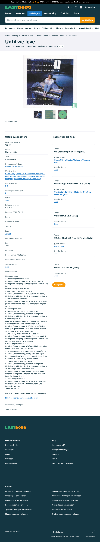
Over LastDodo (11, 445)
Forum (76, 13)
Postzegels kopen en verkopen (17, 491)
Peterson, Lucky (21, 179)
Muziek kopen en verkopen (63, 505)
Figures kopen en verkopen (16, 514)
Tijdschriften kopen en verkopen (18, 509)
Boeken (37, 28)
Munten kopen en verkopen (16, 500)
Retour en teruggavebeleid (63, 463)
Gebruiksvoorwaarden (59, 536)
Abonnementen (11, 463)
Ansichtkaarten (86, 28)
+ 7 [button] (60, 46)
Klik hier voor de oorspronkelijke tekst (21, 398)
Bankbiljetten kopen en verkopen (65, 491)
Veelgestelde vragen (60, 450)
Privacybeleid (75, 536)
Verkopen (20, 13)
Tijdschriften (48, 28)
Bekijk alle (58, 285)
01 (6, 193)
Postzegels (10, 28)
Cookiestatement (88, 536)
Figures (59, 28)
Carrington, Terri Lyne (35, 174)
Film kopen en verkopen (62, 509)
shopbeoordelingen (65, 2)
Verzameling (50, 13)
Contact (55, 454)
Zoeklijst (65, 13)
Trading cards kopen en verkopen (65, 514)
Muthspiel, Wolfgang (73, 160)
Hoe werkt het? (58, 445)
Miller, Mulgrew (29, 176)
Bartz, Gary (53, 46)
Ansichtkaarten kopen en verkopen (66, 496)
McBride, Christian (13, 176)
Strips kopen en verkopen (15, 496)
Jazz (7, 267)
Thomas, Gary (35, 179)
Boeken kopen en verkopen (16, 505)
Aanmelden (90, 7)
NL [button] (68, 7)
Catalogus (34, 13)
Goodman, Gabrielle (36, 46)
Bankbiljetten (71, 28)
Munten (28, 28)
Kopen (8, 13)
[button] (81, 7)
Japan (8, 234)
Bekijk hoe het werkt (81, 2)
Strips (20, 28)
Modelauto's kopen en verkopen (65, 500)
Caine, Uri (20, 174)
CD (6, 186)
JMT (7, 200)
